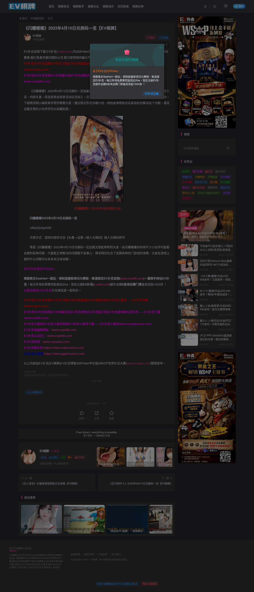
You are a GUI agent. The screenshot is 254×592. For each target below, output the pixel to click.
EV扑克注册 (152, 93)
